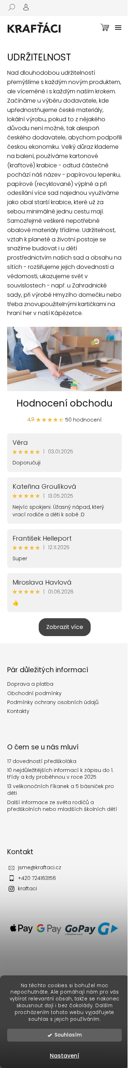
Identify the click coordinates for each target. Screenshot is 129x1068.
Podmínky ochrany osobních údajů (53, 702)
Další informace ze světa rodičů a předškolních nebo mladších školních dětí (62, 806)
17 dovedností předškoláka (41, 761)
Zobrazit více (64, 627)
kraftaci (27, 888)
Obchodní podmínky (34, 693)
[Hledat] (14, 7)
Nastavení (64, 1055)
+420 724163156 (37, 878)
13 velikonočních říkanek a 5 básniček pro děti (60, 790)
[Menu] (118, 27)
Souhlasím (68, 1035)
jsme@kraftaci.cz (39, 867)
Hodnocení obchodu (64, 403)
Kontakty (18, 711)
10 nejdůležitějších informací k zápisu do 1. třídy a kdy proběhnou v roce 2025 (60, 774)
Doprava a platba (30, 684)
